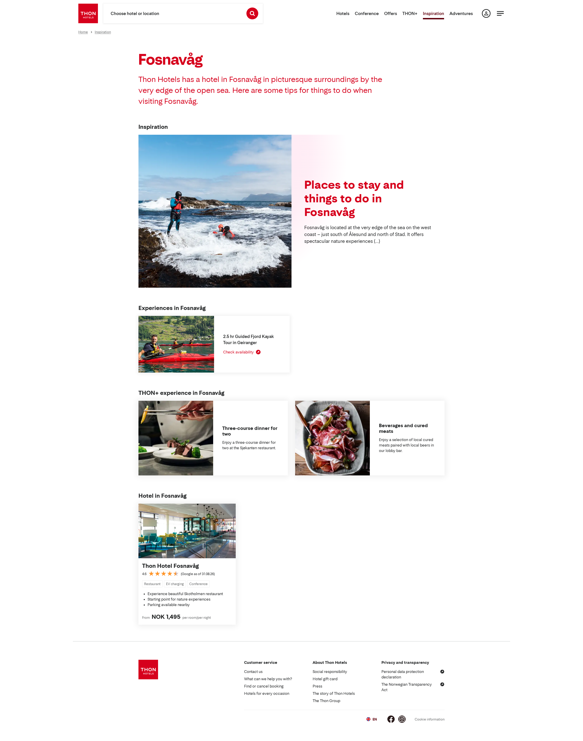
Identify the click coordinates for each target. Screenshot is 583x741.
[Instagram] (402, 719)
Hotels (342, 13)
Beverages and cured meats (403, 428)
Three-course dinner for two (249, 431)
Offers (390, 13)
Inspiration (433, 13)
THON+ (409, 13)
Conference (367, 13)
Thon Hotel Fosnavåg (170, 566)
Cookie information (430, 719)
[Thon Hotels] (88, 13)
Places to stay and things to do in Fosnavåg (354, 198)
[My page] (486, 13)
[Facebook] (391, 719)
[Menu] (500, 13)
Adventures (461, 13)
